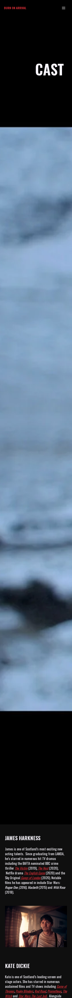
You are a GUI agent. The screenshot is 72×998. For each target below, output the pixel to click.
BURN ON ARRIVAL (15, 8)
